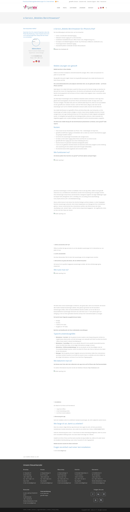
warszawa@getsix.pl (66, 483)
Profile (29, 509)
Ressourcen (103, 1)
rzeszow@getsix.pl (31, 503)
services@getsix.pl (61, 450)
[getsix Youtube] (96, 502)
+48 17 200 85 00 (27, 499)
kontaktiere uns (38, 56)
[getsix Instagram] (104, 496)
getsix (95, 509)
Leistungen (73, 7)
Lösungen (82, 7)
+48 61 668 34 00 (44, 477)
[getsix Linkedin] (98, 496)
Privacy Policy (55, 509)
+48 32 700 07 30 (96, 477)
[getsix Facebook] (93, 496)
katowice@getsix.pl (100, 483)
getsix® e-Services (73, 1)
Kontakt (90, 7)
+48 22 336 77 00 (62, 477)
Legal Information (41, 509)
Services (34, 509)
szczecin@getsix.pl (82, 483)
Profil (65, 7)
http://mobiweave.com (93, 367)
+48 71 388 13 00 (27, 477)
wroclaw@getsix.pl (31, 483)
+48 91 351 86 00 (79, 477)
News (98, 1)
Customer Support (91, 1)
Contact (49, 509)
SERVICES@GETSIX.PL (99, 429)
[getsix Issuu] (101, 502)
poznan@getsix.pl (48, 483)
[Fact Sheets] (80, 55)
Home (58, 7)
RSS (58, 1)
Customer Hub (82, 1)
